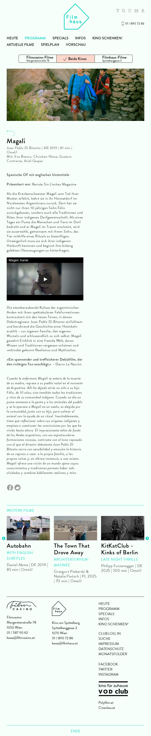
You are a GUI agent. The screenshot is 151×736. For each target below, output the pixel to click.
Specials (60, 38)
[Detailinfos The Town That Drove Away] (75, 528)
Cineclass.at (107, 707)
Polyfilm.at (106, 702)
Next (147, 539)
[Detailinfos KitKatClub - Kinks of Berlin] (122, 528)
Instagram (109, 674)
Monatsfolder (113, 654)
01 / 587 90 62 (17, 632)
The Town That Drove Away (71, 549)
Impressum (109, 643)
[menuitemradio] (38, 59)
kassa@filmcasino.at (21, 637)
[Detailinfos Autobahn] (28, 528)
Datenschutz (111, 648)
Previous (4, 539)
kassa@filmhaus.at (65, 643)
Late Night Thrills (119, 559)
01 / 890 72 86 (134, 24)
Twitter (105, 669)
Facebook (108, 664)
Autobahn (19, 545)
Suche (104, 638)
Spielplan (50, 44)
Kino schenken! (107, 38)
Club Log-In (110, 633)
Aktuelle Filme (20, 44)
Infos (80, 38)
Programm (35, 38)
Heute (12, 38)
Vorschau (76, 44)
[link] (129, 10)
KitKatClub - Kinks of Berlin (119, 549)
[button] (118, 10)
